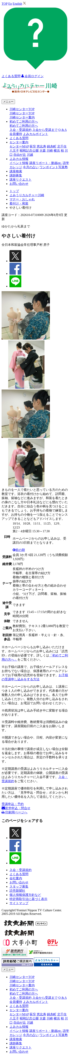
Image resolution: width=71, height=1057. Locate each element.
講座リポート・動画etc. (45, 163)
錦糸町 (51, 146)
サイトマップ (18, 903)
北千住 (62, 146)
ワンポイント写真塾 (53, 167)
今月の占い (31, 167)
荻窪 (33, 146)
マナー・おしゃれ (22, 199)
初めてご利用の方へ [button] (23, 121)
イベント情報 (18, 163)
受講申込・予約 (13, 804)
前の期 (20, 550)
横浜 (57, 150)
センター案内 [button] (18, 142)
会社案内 (15, 878)
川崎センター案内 (22, 117)
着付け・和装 (18, 203)
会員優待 (15, 134)
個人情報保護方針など (25, 894)
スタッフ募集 (18, 886)
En (10, 3)
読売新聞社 (17, 890)
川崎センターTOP (22, 113)
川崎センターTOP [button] (22, 109)
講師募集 (15, 175)
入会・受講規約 (20, 129)
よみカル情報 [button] (18, 159)
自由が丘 (19, 154)
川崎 (50, 150)
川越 (30, 154)
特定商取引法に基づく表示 (28, 899)
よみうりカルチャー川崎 (26, 195)
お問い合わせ (18, 183)
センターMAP (19, 146)
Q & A (62, 129)
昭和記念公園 (29, 150)
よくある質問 (18, 138)
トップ (14, 191)
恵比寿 (41, 146)
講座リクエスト (20, 179)
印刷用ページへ (16, 812)
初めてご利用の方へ (23, 125)
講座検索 (15, 171)
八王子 (14, 150)
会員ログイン (34, 76)
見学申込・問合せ (17, 808)
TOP (4, 3)
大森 (42, 150)
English (17, 3)
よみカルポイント (35, 134)
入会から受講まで (45, 129)
